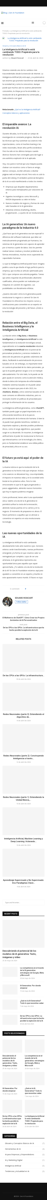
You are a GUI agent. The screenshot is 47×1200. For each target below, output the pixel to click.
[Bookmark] (40, 22)
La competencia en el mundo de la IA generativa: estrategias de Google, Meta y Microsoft (32, 971)
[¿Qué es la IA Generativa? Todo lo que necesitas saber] (10, 1005)
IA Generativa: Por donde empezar (30, 987)
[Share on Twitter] (32, 589)
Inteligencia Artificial (24, 1166)
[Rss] (32, 3)
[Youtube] (25, 3)
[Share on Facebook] (30, 589)
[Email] (28, 3)
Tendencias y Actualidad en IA (24, 1171)
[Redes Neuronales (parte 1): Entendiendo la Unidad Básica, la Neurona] (23, 780)
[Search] (36, 22)
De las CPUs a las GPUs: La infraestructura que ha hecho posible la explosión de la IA (32, 1018)
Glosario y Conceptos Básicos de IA (24, 1143)
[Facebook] (15, 3)
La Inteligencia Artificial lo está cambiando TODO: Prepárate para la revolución (34, 1120)
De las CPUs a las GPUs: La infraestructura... (23, 675)
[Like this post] (27, 589)
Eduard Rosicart (17, 58)
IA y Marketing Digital (24, 1160)
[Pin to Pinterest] (35, 589)
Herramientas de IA (24, 1149)
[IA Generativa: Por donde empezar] (10, 989)
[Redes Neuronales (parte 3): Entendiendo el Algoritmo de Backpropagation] (23, 697)
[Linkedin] (21, 3)
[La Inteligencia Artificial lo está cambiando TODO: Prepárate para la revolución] (34, 1106)
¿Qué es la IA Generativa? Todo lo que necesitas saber (32, 1002)
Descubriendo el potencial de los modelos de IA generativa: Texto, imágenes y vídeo (19, 953)
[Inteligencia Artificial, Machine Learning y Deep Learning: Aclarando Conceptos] (23, 821)
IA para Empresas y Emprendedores (24, 1154)
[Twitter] (18, 3)
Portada (6, 31)
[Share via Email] (37, 589)
